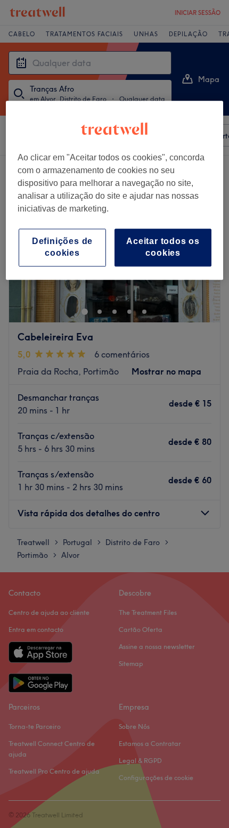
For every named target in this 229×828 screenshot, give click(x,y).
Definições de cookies (62, 247)
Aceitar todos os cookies (163, 247)
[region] (115, 190)
